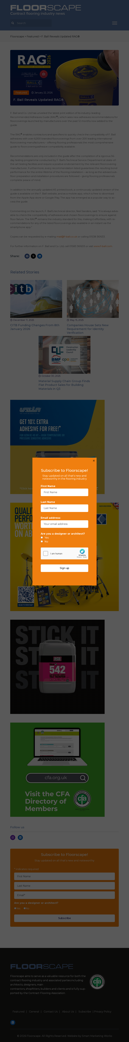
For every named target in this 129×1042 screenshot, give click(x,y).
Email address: (51, 517)
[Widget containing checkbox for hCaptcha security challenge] (64, 553)
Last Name (48, 502)
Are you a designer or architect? (63, 533)
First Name (48, 486)
